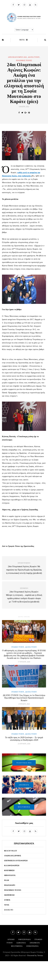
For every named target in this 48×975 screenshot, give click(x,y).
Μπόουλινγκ (9, 875)
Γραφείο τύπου (17, 647)
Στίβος (7, 900)
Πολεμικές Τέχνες (24, 60)
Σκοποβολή (9, 895)
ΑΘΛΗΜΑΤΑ (24, 785)
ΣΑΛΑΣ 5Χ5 (8, 910)
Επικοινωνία (32, 946)
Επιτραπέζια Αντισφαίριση (15, 861)
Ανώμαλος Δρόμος (12, 856)
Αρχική (11, 939)
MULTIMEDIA (24, 807)
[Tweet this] (22, 112)
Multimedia (17, 946)
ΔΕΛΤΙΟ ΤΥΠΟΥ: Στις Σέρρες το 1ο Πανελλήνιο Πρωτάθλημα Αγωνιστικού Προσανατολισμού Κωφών (24, 697)
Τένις (6, 905)
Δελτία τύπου (34, 57)
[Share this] (19, 112)
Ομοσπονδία (24, 939)
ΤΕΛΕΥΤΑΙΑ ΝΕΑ (24, 763)
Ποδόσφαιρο (9, 885)
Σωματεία (21, 943)
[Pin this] (29, 112)
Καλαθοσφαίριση (11, 865)
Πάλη (6, 880)
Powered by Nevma (35, 956)
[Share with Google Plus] (25, 112)
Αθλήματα (35, 943)
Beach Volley (10, 851)
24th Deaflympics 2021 (17, 57)
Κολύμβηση (9, 870)
